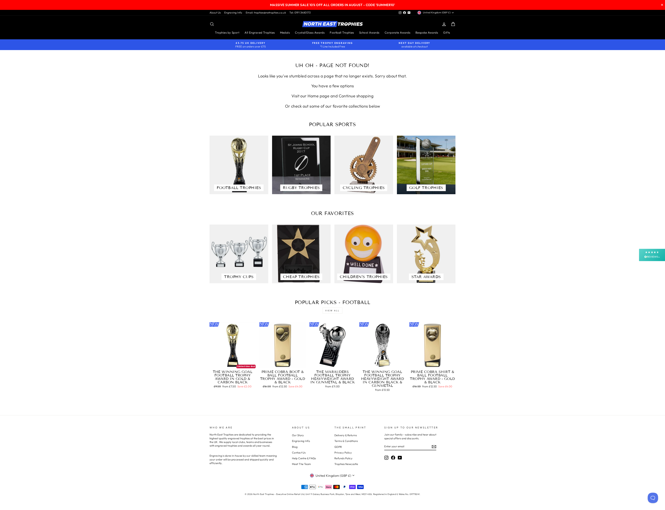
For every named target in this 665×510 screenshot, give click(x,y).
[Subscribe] (434, 446)
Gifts (446, 32)
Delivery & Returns (345, 435)
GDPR (338, 447)
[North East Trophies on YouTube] (400, 457)
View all (332, 310)
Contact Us (299, 452)
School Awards (369, 32)
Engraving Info (233, 12)
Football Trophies (342, 32)
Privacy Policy (343, 452)
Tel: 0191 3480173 (300, 12)
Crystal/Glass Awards (310, 32)
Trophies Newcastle (346, 464)
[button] (652, 255)
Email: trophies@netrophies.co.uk (266, 12)
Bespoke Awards (426, 32)
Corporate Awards (397, 32)
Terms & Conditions (346, 441)
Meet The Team (301, 464)
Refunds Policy (343, 458)
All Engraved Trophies (260, 32)
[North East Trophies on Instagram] (386, 457)
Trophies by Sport (227, 32)
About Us (215, 12)
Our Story (298, 435)
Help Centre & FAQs (304, 458)
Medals (285, 32)
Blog (295, 447)
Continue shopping (356, 95)
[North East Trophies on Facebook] (393, 457)
